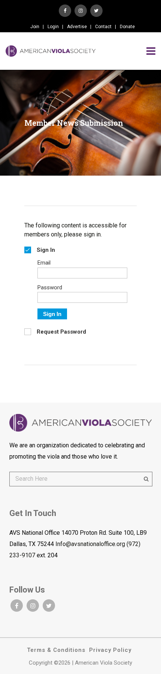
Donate (127, 26)
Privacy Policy (110, 650)
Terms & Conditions (56, 650)
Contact (103, 26)
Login (53, 26)
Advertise (77, 26)
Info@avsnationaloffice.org (90, 544)
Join (34, 26)
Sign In (52, 314)
